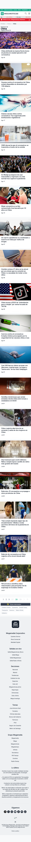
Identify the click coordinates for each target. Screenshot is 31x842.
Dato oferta (15, 695)
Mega (15, 741)
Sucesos (11, 610)
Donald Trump (23, 607)
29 (20, 599)
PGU (15, 722)
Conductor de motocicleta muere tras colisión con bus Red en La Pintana (15, 784)
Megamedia (15, 738)
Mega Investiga (15, 698)
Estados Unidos (6, 607)
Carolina (15, 758)
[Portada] (1, 17)
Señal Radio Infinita (15, 660)
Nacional (15, 669)
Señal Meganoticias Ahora (15, 652)
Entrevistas (15, 693)
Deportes (15, 681)
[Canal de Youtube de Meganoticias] (15, 812)
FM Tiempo (15, 755)
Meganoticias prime (15, 687)
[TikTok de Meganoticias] (18, 812)
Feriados (15, 711)
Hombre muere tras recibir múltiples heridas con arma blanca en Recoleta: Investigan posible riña (15, 772)
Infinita (15, 750)
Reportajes (15, 690)
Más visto (28, 17)
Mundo (15, 672)
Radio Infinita (19, 610)
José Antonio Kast (15, 708)
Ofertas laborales (15, 714)
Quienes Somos (15, 636)
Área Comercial (15, 639)
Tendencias (15, 675)
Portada (3, 23)
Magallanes (24, 9)
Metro (19, 9)
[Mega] (15, 821)
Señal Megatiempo (15, 658)
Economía (15, 607)
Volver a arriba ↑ (16, 831)
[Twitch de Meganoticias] (25, 812)
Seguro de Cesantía (15, 725)
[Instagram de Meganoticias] (12, 812)
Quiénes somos (13, 827)
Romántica (15, 752)
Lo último (10, 17)
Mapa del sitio (21, 827)
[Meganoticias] (15, 624)
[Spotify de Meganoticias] (22, 812)
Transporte (5, 610)
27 (12, 599)
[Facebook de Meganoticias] (5, 812)
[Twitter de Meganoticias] (8, 812)
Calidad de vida (15, 678)
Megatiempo (15, 747)
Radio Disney (15, 761)
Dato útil (15, 684)
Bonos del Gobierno (15, 717)
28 (16, 599)
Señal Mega (15, 655)
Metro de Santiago (15, 728)
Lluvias (15, 9)
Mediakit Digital (15, 642)
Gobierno (4, 613)
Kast (2, 9)
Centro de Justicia (8, 9)
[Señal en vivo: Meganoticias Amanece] (15, 21)
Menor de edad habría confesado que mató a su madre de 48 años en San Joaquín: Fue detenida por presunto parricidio (15, 789)
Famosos (15, 720)
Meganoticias (15, 744)
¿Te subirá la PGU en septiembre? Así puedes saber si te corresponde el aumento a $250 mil (15, 778)
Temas (9, 23)
